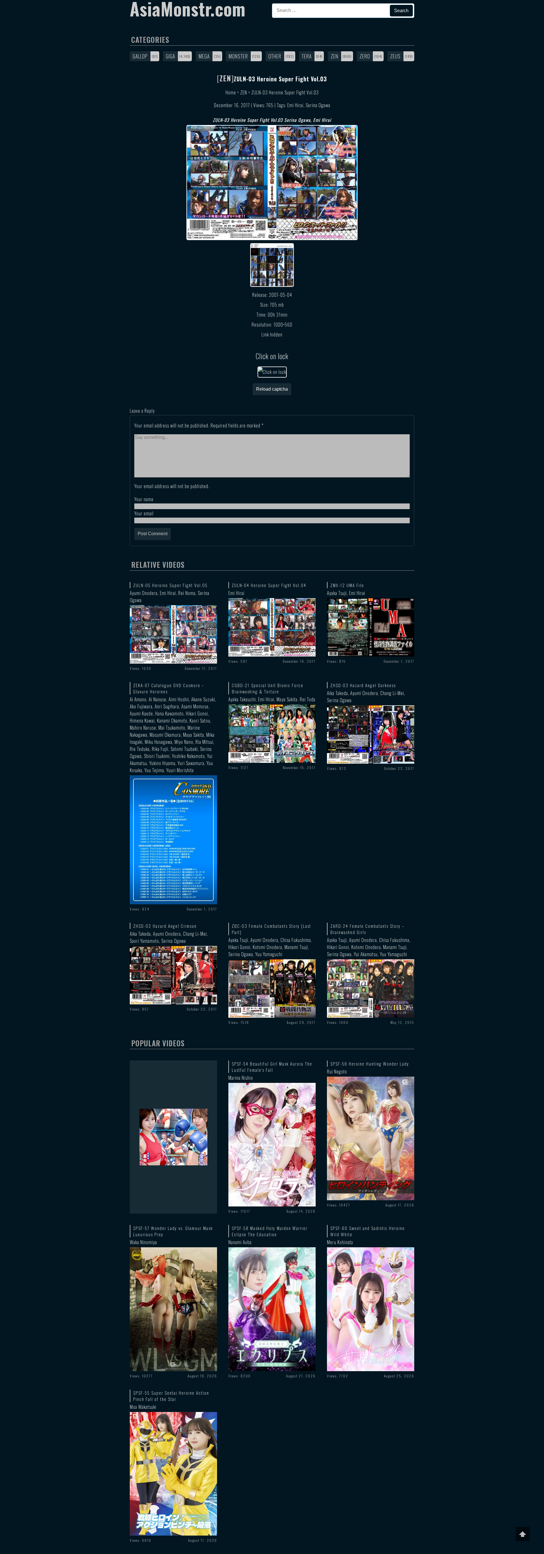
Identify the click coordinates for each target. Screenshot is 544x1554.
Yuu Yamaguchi (268, 954)
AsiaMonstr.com (188, 8)
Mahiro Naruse (143, 727)
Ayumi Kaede (141, 713)
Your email (144, 513)
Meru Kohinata (340, 1242)
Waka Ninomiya (143, 1242)
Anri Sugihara (167, 706)
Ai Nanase (157, 699)
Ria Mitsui (204, 741)
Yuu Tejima (154, 770)
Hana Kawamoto (169, 713)
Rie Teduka (140, 749)
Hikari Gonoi (197, 713)
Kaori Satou (200, 720)
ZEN (334, 56)
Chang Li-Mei (392, 693)
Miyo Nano (184, 741)
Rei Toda (307, 699)
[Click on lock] (272, 372)
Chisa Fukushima (295, 940)
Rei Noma (187, 593)
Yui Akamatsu (366, 954)
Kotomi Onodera (267, 947)
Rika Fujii (160, 749)
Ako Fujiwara (141, 706)
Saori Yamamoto (144, 940)
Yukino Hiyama (162, 763)
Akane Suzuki (203, 699)
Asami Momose (195, 706)
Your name (144, 499)
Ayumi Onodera (144, 593)
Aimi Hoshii (179, 699)
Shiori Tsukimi (157, 756)
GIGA (170, 56)
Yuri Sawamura (191, 763)
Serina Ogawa (318, 105)
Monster (238, 56)
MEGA (204, 56)
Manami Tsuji (296, 947)
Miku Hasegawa (158, 741)
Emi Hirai (295, 105)
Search (401, 10)
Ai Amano (138, 699)
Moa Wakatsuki (143, 1406)
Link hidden (272, 334)
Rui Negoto (337, 1071)
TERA (307, 56)
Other (274, 56)
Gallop (140, 56)
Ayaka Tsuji (337, 593)
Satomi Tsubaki (184, 749)
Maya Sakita (193, 734)
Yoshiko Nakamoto (188, 756)
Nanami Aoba (240, 1242)
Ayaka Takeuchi (242, 699)
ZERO (365, 56)
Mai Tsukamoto (171, 727)
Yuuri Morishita (180, 770)
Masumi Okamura (165, 734)
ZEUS (395, 56)
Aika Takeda (337, 693)
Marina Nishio (240, 1077)
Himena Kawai (142, 720)
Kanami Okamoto (172, 720)
